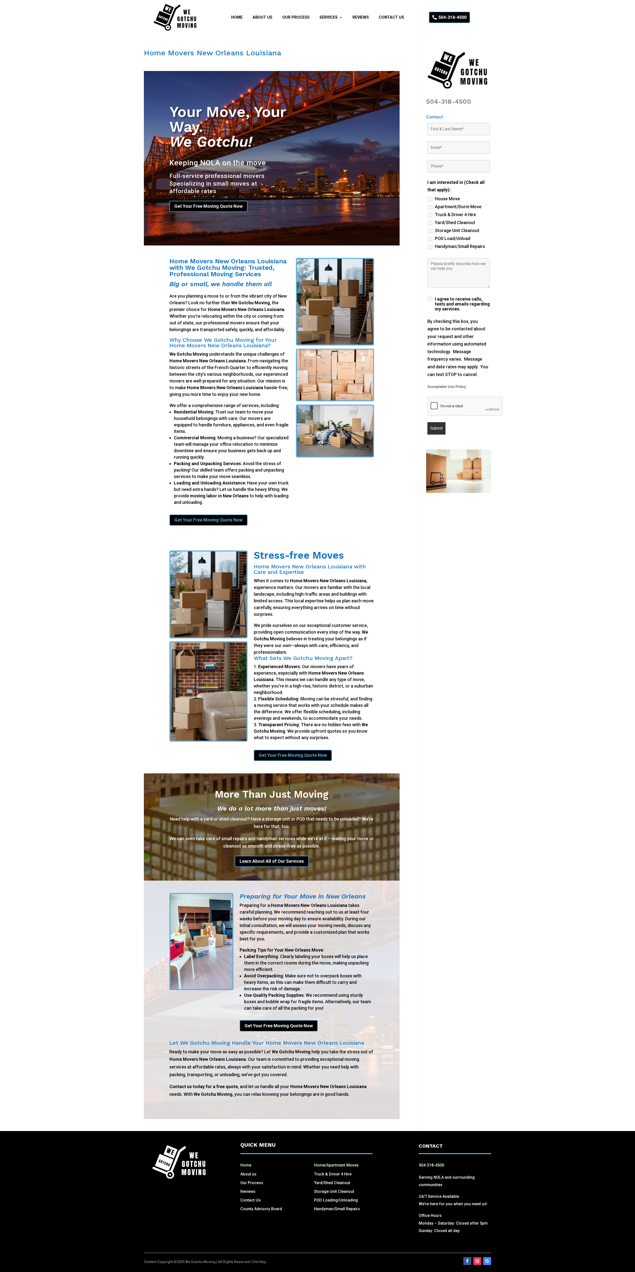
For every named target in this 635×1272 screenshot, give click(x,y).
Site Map (259, 1262)
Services (328, 18)
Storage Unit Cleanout (457, 230)
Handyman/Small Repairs (460, 246)
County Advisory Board (261, 1208)
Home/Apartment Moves (336, 1165)
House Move (447, 198)
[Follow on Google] (487, 1261)
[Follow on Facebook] (467, 1261)
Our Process (296, 18)
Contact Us (391, 18)
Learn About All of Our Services (272, 861)
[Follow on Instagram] (477, 1261)
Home (237, 18)
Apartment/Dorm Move (458, 206)
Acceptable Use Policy (446, 387)
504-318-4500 (452, 17)
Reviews (360, 18)
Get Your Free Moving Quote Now (208, 206)
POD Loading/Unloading (336, 1200)
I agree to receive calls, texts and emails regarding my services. (462, 304)
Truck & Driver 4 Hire (455, 214)
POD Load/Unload (452, 238)
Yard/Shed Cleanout (455, 222)
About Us (262, 18)
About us (248, 1174)
